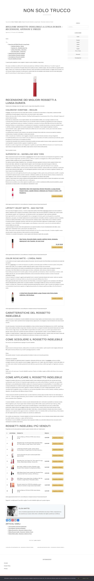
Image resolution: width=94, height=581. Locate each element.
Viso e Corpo (78, 50)
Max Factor (45, 210)
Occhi (78, 46)
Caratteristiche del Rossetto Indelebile (16, 53)
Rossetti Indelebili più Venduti (14, 58)
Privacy (6, 568)
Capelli (78, 42)
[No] (92, 578)
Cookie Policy (7, 565)
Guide (78, 36)
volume (28, 362)
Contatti (6, 563)
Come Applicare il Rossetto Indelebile (16, 56)
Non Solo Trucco (47, 10)
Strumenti (78, 54)
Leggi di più (85, 578)
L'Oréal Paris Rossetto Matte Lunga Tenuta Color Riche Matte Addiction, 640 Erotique (39, 294)
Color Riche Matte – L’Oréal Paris (18, 51)
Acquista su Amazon (57, 196)
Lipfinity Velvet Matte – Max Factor (18, 49)
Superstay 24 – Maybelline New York (19, 48)
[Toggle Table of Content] (7, 42)
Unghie (78, 48)
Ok (78, 578)
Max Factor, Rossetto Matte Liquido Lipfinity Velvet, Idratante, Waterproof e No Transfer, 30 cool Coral (39, 240)
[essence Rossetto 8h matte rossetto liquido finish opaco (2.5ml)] (12, 455)
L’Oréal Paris (13, 264)
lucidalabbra (48, 360)
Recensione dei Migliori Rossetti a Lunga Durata (18, 44)
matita (22, 407)
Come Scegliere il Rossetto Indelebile (16, 55)
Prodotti (39, 540)
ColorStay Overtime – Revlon (17, 46)
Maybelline (28, 156)
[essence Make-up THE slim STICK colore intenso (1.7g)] (12, 437)
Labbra (35, 540)
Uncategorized (78, 57)
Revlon (8, 112)
